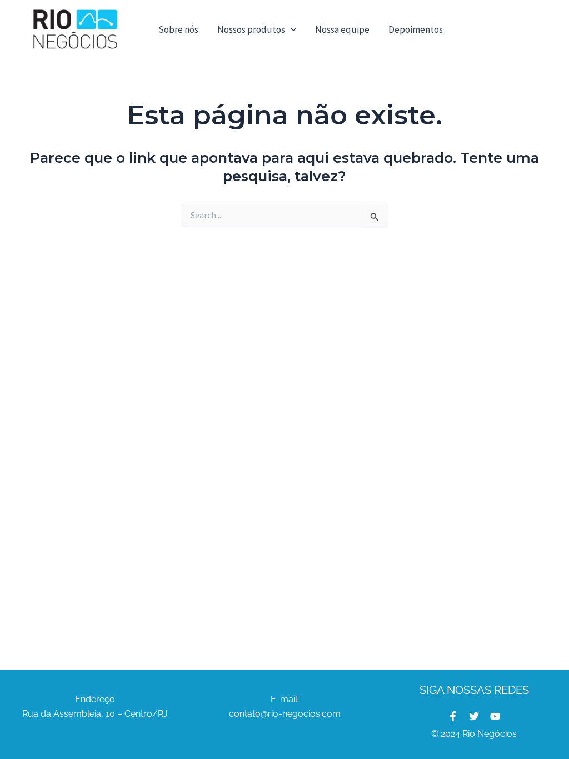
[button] (290, 29)
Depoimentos (415, 29)
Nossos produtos (251, 29)
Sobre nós (178, 29)
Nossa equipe (342, 29)
